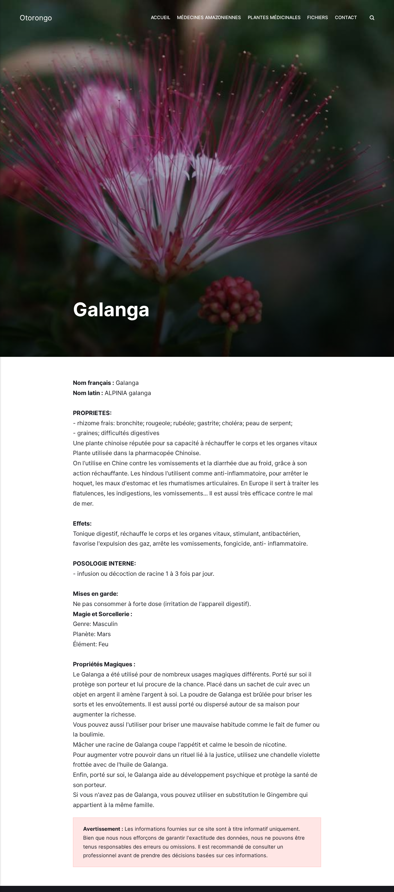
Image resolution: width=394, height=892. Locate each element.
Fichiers (317, 17)
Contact (346, 17)
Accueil (160, 17)
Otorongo (36, 17)
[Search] (370, 17)
